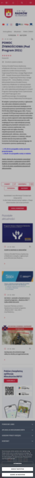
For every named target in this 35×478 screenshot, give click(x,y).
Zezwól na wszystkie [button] (17, 475)
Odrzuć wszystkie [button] (17, 469)
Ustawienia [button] (18, 463)
